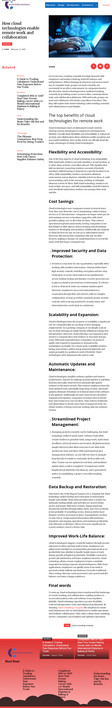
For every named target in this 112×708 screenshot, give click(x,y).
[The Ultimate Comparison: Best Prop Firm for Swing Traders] (8, 137)
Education (21, 92)
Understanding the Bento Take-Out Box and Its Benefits (30, 122)
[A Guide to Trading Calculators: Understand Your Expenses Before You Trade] (8, 81)
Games (20, 150)
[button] (106, 5)
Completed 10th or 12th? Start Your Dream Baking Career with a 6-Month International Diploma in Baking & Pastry (30, 102)
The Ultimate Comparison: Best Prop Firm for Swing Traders (30, 139)
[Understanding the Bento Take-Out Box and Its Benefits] (8, 120)
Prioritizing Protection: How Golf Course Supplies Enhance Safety (30, 157)
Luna (6, 49)
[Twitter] (100, 66)
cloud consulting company (70, 607)
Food (19, 115)
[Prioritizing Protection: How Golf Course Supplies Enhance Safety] (8, 155)
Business (7, 44)
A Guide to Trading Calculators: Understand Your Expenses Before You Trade (30, 83)
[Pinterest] (107, 66)
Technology (22, 133)
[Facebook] (94, 66)
